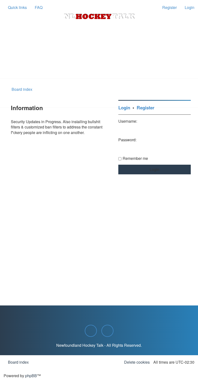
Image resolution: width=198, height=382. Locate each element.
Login (124, 107)
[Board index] (99, 16)
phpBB (31, 375)
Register (145, 107)
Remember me (135, 158)
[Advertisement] (99, 65)
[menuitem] (36, 7)
